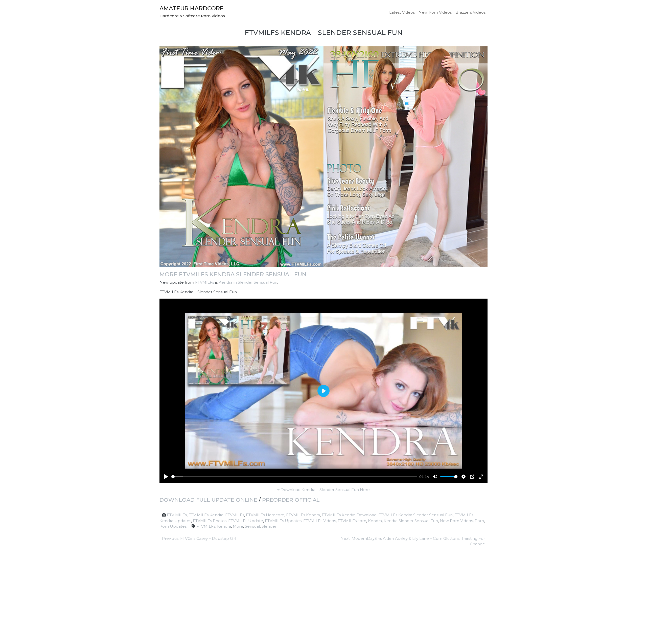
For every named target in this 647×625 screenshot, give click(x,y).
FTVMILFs (204, 282)
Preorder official (291, 500)
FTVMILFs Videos (319, 520)
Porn (479, 520)
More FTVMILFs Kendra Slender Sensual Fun (233, 274)
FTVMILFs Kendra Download (349, 514)
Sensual (252, 526)
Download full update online (208, 500)
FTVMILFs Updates (283, 520)
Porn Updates (173, 526)
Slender (269, 526)
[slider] (294, 476)
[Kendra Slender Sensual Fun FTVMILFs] (323, 156)
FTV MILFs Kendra (206, 514)
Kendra (375, 520)
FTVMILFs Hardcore (265, 514)
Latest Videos (402, 12)
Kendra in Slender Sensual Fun (248, 282)
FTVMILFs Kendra (303, 514)
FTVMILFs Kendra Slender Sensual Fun (415, 514)
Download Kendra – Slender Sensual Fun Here (325, 489)
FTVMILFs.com (352, 520)
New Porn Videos (435, 12)
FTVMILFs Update (245, 520)
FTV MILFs (177, 514)
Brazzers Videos (470, 12)
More (238, 526)
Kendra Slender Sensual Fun (411, 520)
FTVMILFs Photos (209, 520)
